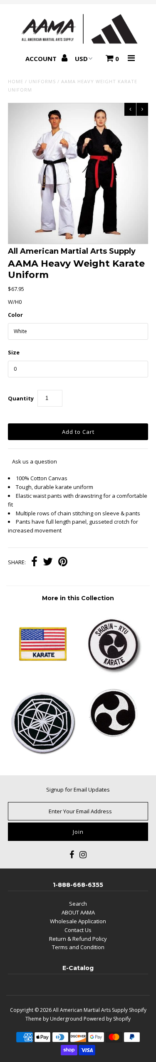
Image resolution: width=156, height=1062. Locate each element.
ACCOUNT (41, 58)
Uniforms (42, 81)
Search (78, 903)
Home (15, 81)
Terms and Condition (78, 947)
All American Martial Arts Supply (90, 1010)
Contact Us (78, 930)
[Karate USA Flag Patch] (43, 676)
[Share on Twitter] (48, 562)
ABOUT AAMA (78, 912)
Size (14, 352)
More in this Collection (78, 598)
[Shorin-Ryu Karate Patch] (113, 676)
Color (15, 314)
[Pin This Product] (62, 562)
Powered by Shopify (107, 1018)
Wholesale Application (78, 921)
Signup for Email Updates (78, 789)
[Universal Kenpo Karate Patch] (43, 754)
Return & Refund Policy (78, 938)
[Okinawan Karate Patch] (113, 735)
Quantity (21, 398)
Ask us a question (34, 461)
